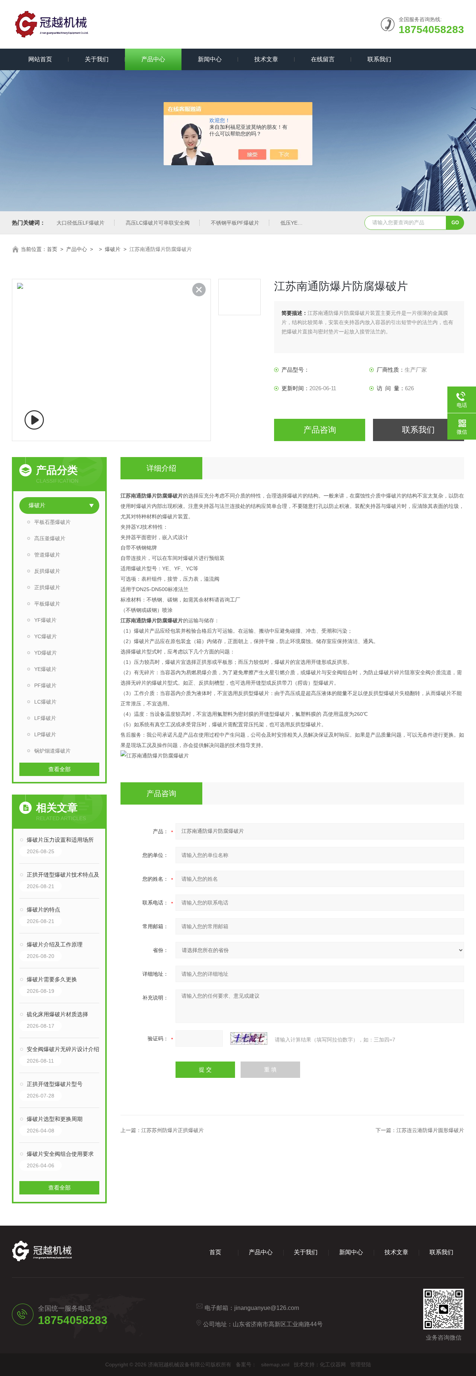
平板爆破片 (47, 604)
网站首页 (40, 59)
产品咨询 (319, 429)
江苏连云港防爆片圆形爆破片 (430, 1130)
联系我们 (379, 59)
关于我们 (97, 59)
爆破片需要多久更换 (52, 979)
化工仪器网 (333, 1364)
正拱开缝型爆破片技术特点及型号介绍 (67, 874)
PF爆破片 (45, 685)
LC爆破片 (45, 702)
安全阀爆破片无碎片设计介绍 (63, 1049)
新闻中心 (210, 59)
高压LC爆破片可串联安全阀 (158, 223)
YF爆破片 (45, 620)
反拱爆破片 (47, 571)
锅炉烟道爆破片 (52, 751)
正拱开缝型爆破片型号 (55, 1084)
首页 (52, 249)
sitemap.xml (275, 1364)
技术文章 (266, 59)
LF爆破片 (45, 718)
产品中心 (153, 59)
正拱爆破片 (47, 587)
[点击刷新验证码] (248, 1038)
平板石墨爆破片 (52, 522)
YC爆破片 (45, 636)
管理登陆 (360, 1364)
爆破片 (112, 249)
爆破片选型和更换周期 (55, 1119)
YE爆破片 (45, 669)
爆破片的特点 (43, 909)
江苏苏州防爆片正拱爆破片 (172, 1130)
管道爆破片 (47, 555)
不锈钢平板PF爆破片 (235, 223)
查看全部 (59, 769)
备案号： (246, 1364)
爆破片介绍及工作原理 (55, 944)
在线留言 (323, 59)
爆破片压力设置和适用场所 (60, 840)
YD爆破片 (45, 653)
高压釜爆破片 (49, 538)
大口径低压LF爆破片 (80, 223)
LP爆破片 (45, 734)
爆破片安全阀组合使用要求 (60, 1154)
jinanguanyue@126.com (266, 1308)
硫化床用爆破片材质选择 (57, 1014)
